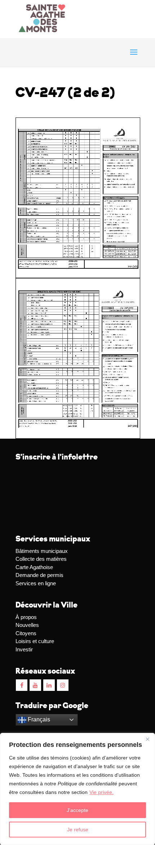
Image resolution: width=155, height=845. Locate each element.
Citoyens (25, 633)
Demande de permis (39, 575)
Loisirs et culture (34, 641)
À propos (26, 617)
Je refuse (77, 829)
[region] (77, 789)
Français (38, 719)
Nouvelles (27, 625)
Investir (24, 649)
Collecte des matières (41, 559)
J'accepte (77, 810)
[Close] (147, 739)
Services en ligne (35, 583)
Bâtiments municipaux (41, 551)
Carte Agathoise (34, 567)
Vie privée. (101, 792)
